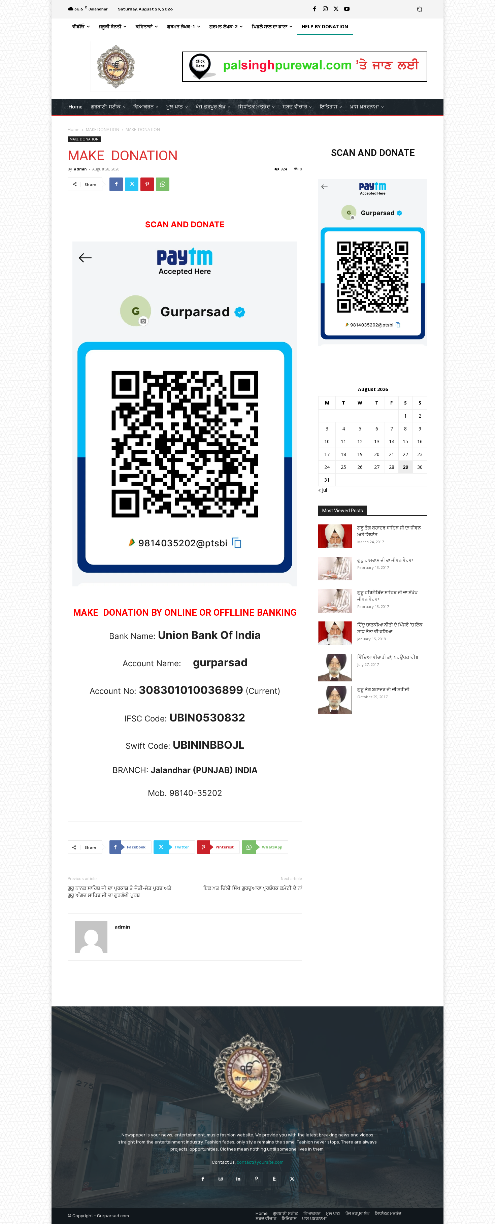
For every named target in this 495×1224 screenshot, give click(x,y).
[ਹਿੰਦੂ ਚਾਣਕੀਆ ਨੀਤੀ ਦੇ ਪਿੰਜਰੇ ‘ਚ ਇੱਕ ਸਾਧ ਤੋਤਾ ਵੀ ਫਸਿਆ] (335, 633)
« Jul (322, 490)
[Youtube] (346, 9)
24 (327, 467)
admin (80, 168)
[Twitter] (336, 9)
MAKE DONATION (102, 129)
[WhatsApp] (162, 184)
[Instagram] (325, 9)
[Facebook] (314, 9)
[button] (419, 9)
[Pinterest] (147, 184)
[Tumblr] (274, 1178)
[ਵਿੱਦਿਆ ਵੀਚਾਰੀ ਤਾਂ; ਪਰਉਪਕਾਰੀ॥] (335, 667)
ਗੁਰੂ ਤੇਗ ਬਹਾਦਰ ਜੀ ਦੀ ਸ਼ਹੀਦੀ (383, 689)
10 (327, 441)
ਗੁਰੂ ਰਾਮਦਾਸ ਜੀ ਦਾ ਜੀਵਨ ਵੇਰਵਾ (385, 560)
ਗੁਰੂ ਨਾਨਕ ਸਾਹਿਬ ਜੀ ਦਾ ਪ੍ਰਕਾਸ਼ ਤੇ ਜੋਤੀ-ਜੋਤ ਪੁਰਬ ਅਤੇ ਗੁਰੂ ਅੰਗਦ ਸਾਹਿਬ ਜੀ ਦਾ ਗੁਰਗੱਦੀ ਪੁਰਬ (119, 891)
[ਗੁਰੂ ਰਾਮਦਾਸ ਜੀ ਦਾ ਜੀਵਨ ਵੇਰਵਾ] (335, 568)
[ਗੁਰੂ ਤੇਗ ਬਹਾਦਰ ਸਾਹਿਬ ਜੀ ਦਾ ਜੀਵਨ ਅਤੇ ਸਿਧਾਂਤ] (335, 536)
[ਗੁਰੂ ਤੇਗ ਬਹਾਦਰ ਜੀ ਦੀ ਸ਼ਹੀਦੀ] (335, 699)
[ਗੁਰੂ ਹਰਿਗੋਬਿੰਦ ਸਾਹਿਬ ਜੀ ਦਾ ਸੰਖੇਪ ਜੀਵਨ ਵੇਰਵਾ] (335, 601)
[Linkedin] (238, 1178)
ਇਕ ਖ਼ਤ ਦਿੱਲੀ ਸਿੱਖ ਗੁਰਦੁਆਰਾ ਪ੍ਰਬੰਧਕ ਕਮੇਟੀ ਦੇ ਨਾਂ (252, 888)
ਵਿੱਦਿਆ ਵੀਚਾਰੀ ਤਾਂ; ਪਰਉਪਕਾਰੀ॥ (387, 657)
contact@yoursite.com (260, 1162)
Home (73, 129)
